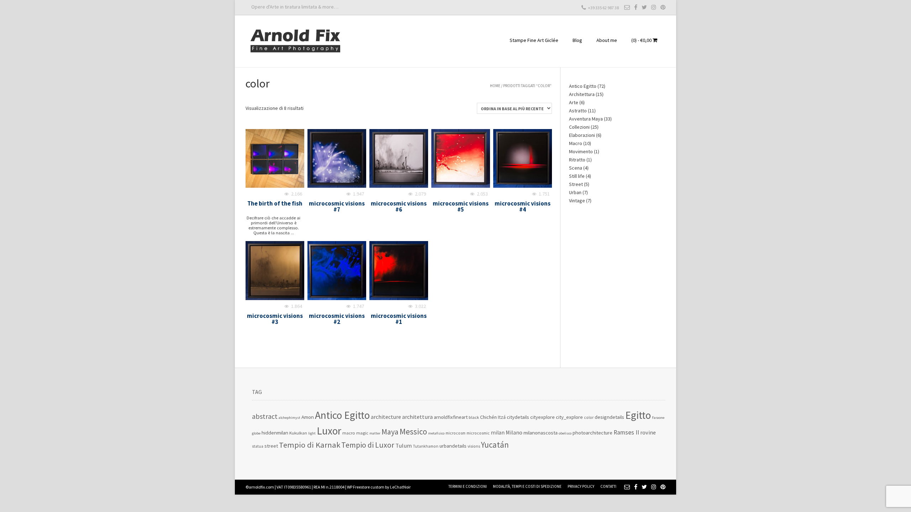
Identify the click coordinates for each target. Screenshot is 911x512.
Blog (577, 40)
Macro (575, 143)
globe (256, 433)
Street (576, 184)
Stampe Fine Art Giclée (534, 40)
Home (495, 85)
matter (374, 433)
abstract (265, 416)
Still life (577, 176)
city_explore (569, 417)
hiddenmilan (275, 432)
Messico (413, 431)
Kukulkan (298, 433)
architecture (386, 416)
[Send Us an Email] (627, 7)
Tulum (403, 445)
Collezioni (579, 127)
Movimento (581, 151)
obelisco (565, 433)
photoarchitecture (592, 432)
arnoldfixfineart (451, 417)
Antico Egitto (582, 86)
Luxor (329, 430)
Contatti (608, 486)
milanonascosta (540, 432)
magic (362, 433)
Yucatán (495, 444)
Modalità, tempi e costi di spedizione (527, 486)
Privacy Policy (581, 486)
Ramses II (626, 432)
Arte (573, 102)
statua (257, 446)
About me (606, 40)
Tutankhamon (425, 446)
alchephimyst (289, 417)
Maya (390, 432)
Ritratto (577, 159)
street (271, 446)
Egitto (638, 415)
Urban (575, 192)
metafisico (436, 433)
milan (498, 432)
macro (348, 433)
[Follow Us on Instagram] (653, 7)
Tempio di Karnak (309, 445)
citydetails (518, 417)
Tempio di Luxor (367, 445)
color (589, 417)
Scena (575, 168)
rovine (648, 432)
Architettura (582, 94)
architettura (417, 417)
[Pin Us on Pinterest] (662, 7)
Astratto (578, 110)
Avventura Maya (586, 119)
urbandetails (453, 445)
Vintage (577, 200)
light (312, 433)
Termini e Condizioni (467, 486)
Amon (307, 417)
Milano (514, 432)
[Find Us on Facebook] (635, 7)
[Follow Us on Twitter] (644, 7)
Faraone (658, 417)
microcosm (455, 433)
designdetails (609, 417)
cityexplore (542, 417)
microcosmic (478, 433)
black (474, 417)
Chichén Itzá (493, 417)
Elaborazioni (582, 135)
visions (474, 446)
